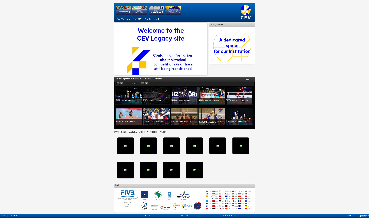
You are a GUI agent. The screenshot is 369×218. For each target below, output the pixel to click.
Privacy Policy (185, 216)
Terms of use (148, 216)
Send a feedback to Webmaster (231, 216)
